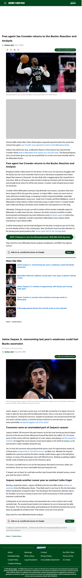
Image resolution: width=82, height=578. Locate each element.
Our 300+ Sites (68, 552)
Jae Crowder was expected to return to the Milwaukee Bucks (45, 145)
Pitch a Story (29, 556)
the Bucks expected (57, 215)
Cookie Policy (13, 560)
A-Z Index (66, 560)
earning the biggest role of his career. (34, 422)
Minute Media (12, 569)
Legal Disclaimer (31, 560)
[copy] (18, 49)
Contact (44, 552)
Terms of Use (68, 556)
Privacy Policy (46, 556)
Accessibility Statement (50, 560)
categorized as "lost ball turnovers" (31, 451)
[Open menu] (5, 3)
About (10, 552)
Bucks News (16, 322)
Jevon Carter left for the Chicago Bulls (51, 231)
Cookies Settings (14, 563)
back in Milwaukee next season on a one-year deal (38, 153)
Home (8, 322)
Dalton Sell (9, 45)
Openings (28, 552)
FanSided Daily (14, 556)
